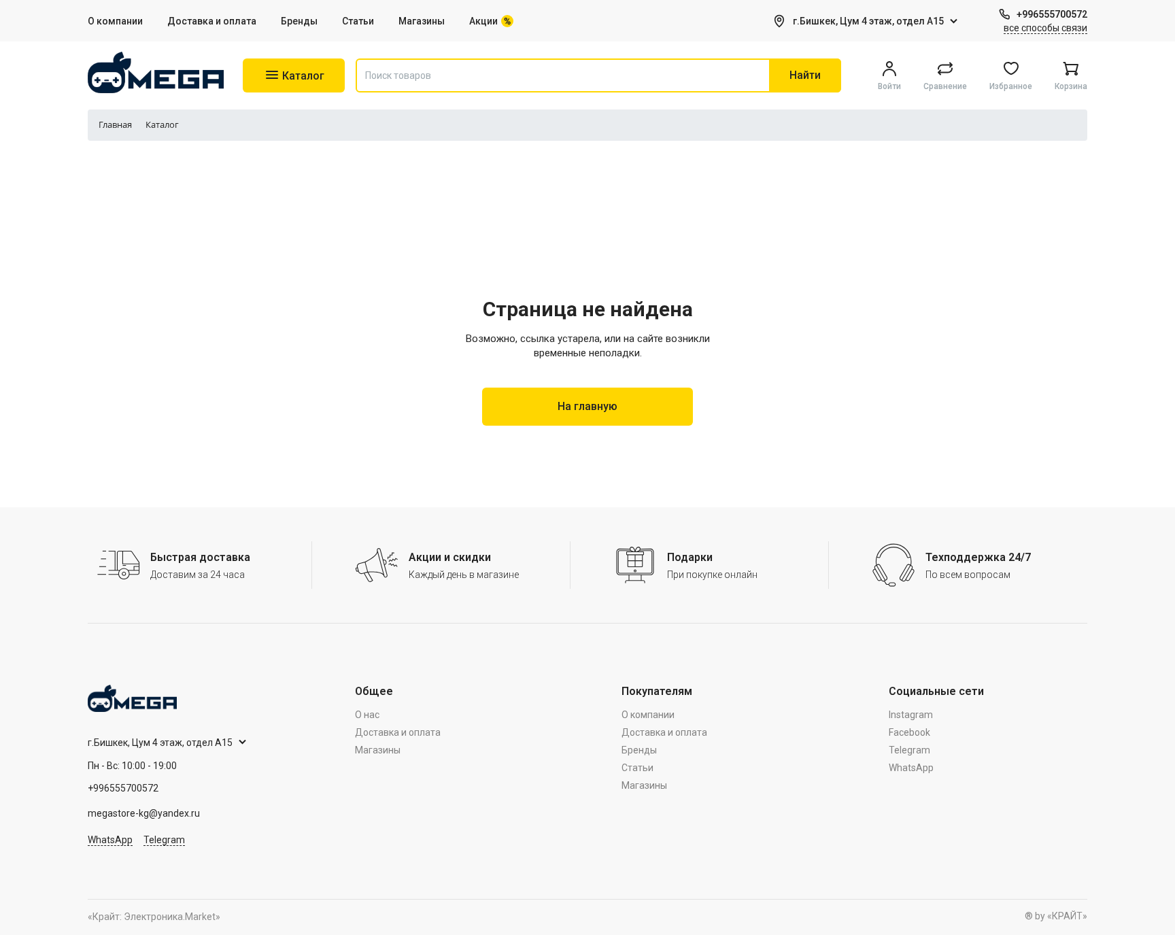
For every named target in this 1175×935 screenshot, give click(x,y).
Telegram (164, 839)
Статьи (358, 21)
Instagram (911, 714)
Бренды (299, 21)
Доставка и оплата (211, 21)
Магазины (421, 21)
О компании (115, 21)
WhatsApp (110, 839)
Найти (805, 75)
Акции (483, 21)
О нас (367, 714)
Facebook (909, 732)
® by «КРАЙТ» (1056, 916)
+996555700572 (1052, 14)
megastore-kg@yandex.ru (144, 813)
